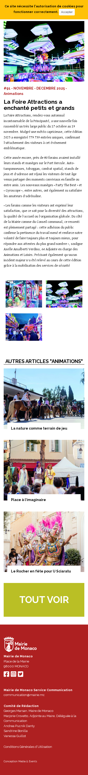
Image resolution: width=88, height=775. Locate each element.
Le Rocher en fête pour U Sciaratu (41, 571)
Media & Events (27, 761)
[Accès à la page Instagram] (13, 675)
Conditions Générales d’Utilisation (28, 747)
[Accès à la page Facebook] (6, 675)
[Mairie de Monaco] (20, 645)
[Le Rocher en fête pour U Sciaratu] (44, 542)
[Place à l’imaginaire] (44, 470)
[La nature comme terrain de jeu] (44, 398)
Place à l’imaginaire (28, 500)
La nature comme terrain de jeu (39, 428)
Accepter (67, 12)
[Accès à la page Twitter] (20, 675)
